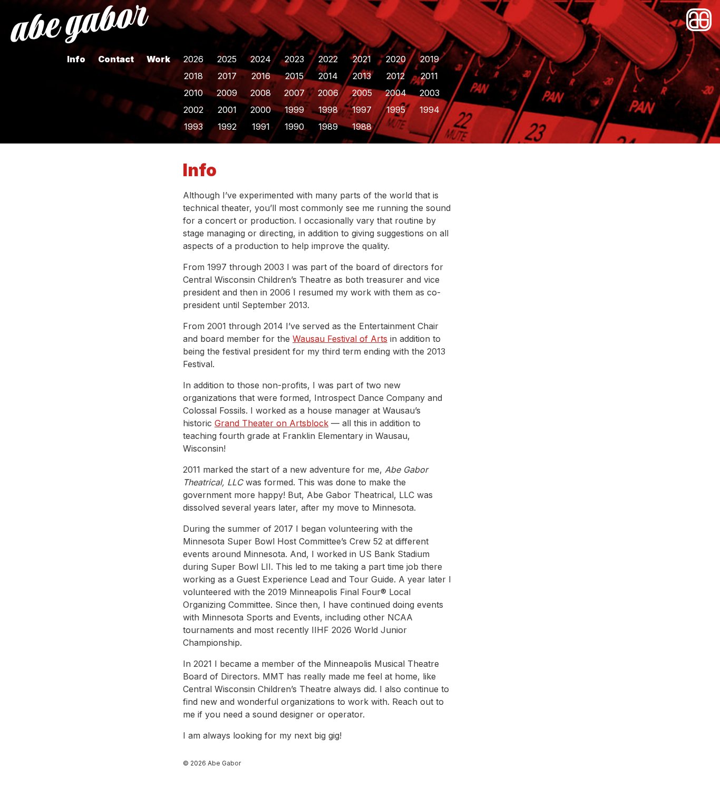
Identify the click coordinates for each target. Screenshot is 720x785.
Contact (116, 59)
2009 (227, 93)
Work (158, 59)
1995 (395, 109)
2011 (429, 76)
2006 (328, 93)
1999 (294, 109)
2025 (227, 59)
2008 (260, 93)
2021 (362, 59)
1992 (227, 126)
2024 (260, 59)
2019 (429, 59)
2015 (294, 76)
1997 (362, 109)
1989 (328, 126)
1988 (362, 126)
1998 (328, 109)
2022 (328, 59)
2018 (193, 76)
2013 (362, 76)
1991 (261, 126)
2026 (193, 59)
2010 (193, 93)
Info (76, 59)
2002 (193, 109)
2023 (294, 59)
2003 (430, 93)
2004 (395, 93)
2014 (328, 76)
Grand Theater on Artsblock (271, 423)
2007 (294, 93)
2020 (396, 59)
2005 (362, 93)
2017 (227, 76)
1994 (430, 109)
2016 (260, 76)
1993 (193, 126)
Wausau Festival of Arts (340, 338)
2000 (260, 109)
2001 (227, 109)
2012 (395, 76)
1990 (294, 126)
